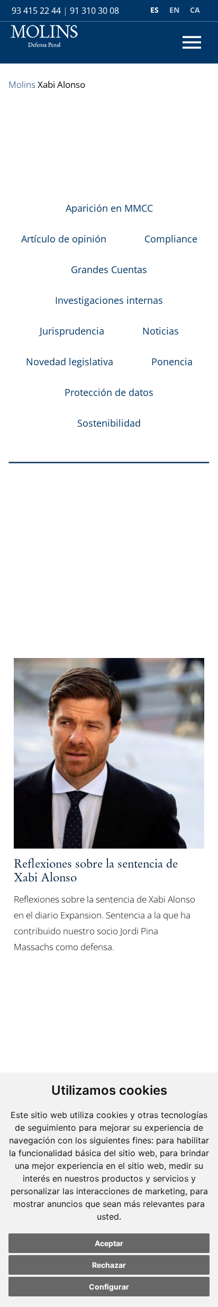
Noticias (160, 331)
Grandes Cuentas (109, 269)
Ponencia (172, 361)
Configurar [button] (109, 1286)
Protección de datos (109, 392)
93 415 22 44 (36, 10)
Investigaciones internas (109, 300)
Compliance (170, 238)
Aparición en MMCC (109, 208)
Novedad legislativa (69, 361)
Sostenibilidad (109, 423)
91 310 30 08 (94, 10)
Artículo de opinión (63, 238)
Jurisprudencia (72, 331)
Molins (21, 84)
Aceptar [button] (109, 1243)
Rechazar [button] (109, 1264)
